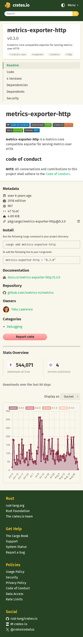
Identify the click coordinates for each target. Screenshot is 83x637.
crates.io (21, 5)
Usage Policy (15, 572)
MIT (10, 206)
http (69, 54)
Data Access (14, 594)
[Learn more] (78, 222)
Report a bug (15, 552)
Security (13, 98)
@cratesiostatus (20, 629)
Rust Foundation (18, 511)
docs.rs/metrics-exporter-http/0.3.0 (34, 277)
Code (10, 72)
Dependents (15, 92)
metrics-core (17, 54)
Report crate (25, 337)
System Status (16, 547)
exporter (37, 54)
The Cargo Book (17, 536)
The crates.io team (19, 516)
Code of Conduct (58, 174)
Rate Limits (14, 599)
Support (12, 541)
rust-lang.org (15, 505)
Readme (13, 65)
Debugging (14, 327)
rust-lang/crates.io (21, 619)
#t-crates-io (16, 624)
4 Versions (14, 78)
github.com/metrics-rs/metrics (30, 293)
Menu (72, 5)
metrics (54, 54)
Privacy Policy (16, 583)
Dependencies (17, 85)
